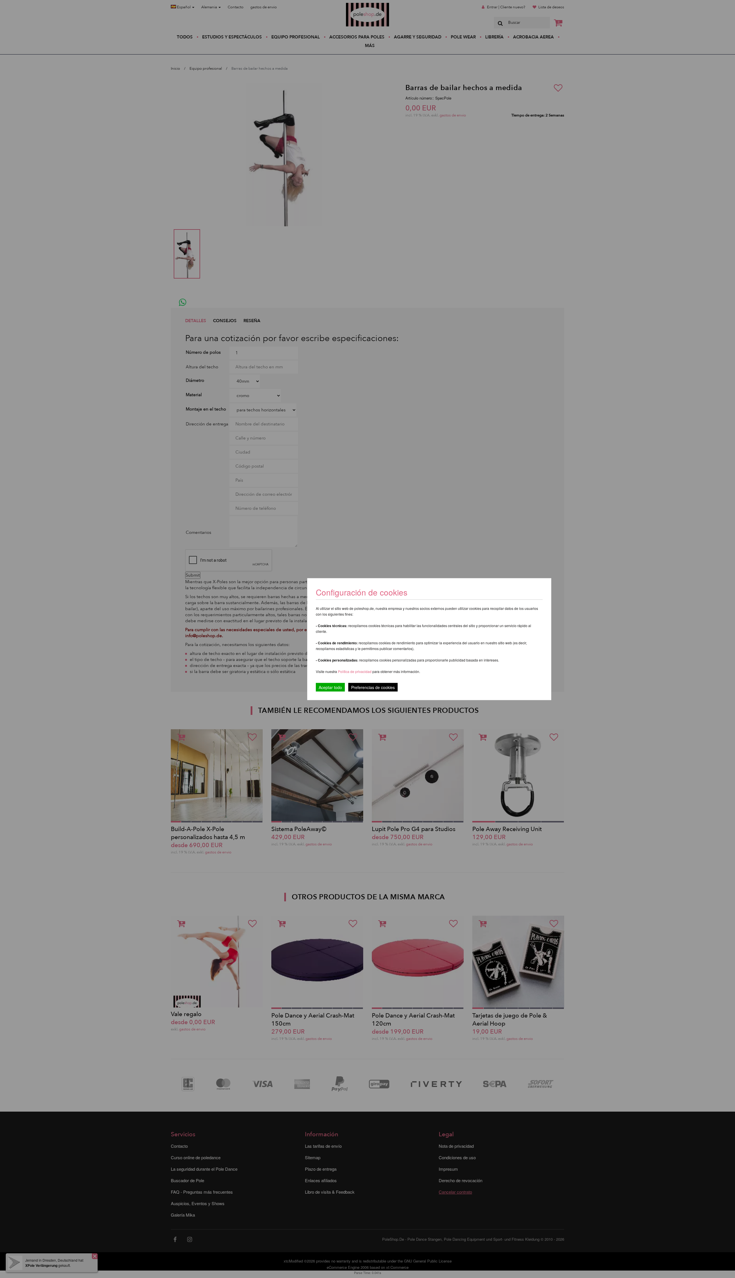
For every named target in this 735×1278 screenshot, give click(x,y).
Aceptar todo (330, 687)
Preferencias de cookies (373, 687)
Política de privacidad (355, 671)
